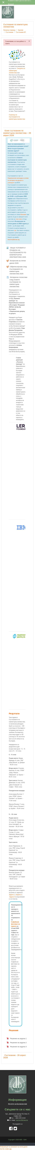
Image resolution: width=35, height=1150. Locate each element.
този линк (19, 219)
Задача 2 (19, 894)
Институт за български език (17, 1104)
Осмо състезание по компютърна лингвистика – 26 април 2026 (17, 132)
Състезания (9, 32)
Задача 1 (12, 894)
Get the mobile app (5, 1149)
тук (15, 230)
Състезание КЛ (21, 32)
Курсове (20, 30)
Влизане (10, 4)
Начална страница (9, 30)
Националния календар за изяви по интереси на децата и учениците (18, 180)
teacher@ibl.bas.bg (13, 239)
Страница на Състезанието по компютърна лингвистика (17, 117)
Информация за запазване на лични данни (13, 1147)
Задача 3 (12, 897)
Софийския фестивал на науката (15, 924)
